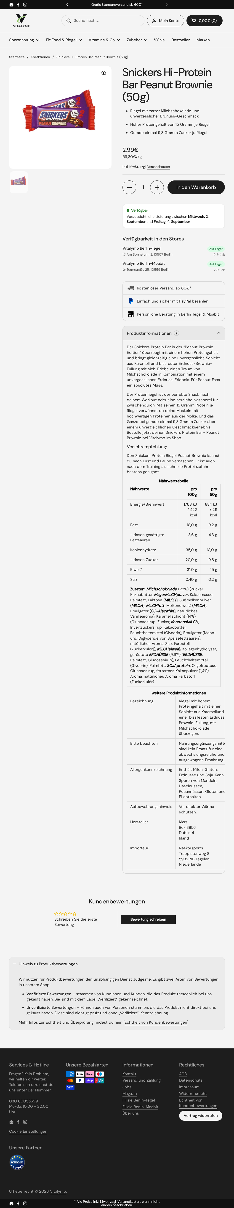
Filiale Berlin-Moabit (140, 1106)
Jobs (126, 1086)
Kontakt (129, 1073)
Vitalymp (58, 1191)
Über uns (130, 1113)
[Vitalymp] (21, 20)
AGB (183, 1073)
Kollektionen (40, 57)
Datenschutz (190, 1080)
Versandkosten (158, 166)
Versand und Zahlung (141, 1080)
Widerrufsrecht (193, 1093)
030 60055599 (23, 1101)
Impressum (189, 1086)
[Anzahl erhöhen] (157, 187)
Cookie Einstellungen (28, 1131)
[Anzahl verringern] (129, 187)
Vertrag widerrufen (201, 1115)
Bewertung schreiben (148, 919)
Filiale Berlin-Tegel (138, 1100)
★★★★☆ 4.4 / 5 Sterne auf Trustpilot (117, 4)
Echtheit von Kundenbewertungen (156, 1022)
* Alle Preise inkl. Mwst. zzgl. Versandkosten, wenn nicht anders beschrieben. (117, 1203)
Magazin (129, 1093)
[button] (204, 20)
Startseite (16, 57)
